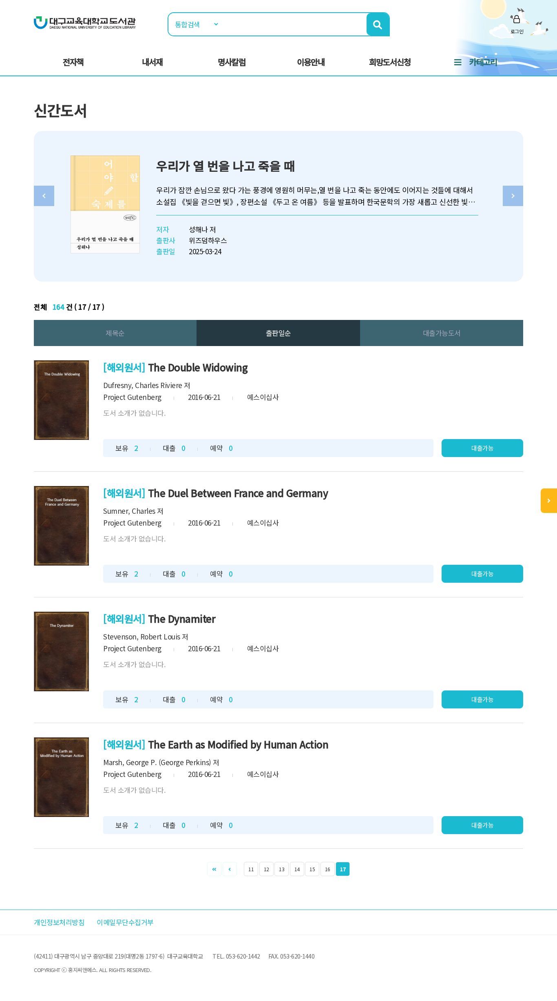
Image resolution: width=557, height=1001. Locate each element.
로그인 (517, 31)
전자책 (73, 62)
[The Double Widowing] (61, 400)
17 (342, 869)
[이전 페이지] (230, 869)
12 (266, 869)
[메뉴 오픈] (549, 500)
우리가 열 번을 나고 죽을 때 (225, 166)
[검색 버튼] (378, 24)
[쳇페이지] (214, 869)
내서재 (152, 62)
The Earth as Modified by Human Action (238, 744)
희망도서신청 (390, 62)
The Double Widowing (198, 367)
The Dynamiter (182, 618)
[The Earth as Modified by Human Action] (61, 777)
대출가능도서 (442, 333)
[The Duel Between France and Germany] (61, 526)
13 (281, 869)
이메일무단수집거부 (125, 922)
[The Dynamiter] (61, 651)
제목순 (115, 333)
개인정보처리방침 (59, 922)
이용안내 (311, 62)
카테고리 (483, 62)
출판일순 (278, 333)
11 (251, 869)
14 (297, 869)
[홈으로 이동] (85, 22)
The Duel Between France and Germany (238, 493)
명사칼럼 (231, 62)
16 (327, 869)
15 (312, 869)
